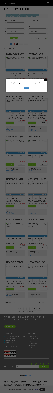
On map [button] (30, 38)
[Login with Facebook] (11, 44)
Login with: (6, 43)
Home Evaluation (33, 343)
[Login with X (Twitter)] (17, 44)
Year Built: (10, 31)
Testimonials (32, 345)
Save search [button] (13, 38)
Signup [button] (21, 44)
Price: (10, 20)
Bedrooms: (9, 26)
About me (31, 347)
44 (34, 309)
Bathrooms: (32, 26)
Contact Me (9, 326)
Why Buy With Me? (33, 338)
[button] (31, 364)
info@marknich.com (10, 130)
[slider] (6, 22)
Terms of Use (35, 389)
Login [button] (26, 44)
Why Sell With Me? (33, 341)
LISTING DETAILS (10, 123)
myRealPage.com (29, 375)
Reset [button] (37, 38)
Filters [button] (44, 38)
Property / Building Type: (34, 20)
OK (42, 389)
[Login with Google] (14, 44)
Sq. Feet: (32, 31)
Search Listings (32, 336)
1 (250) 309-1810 (9, 129)
